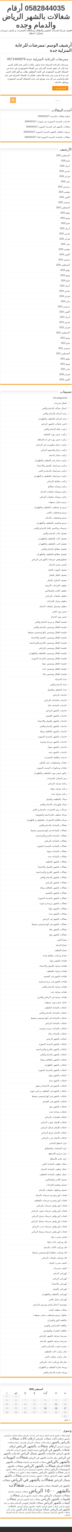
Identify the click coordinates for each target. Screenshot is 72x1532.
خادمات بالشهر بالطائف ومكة (53, 731)
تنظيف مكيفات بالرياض (56, 596)
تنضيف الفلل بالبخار (58, 575)
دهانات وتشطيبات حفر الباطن (53, 762)
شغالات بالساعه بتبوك (57, 851)
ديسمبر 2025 (64, 186)
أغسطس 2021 (63, 353)
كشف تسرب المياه (58, 1263)
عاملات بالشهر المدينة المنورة (53, 1044)
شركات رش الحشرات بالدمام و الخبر (50, 809)
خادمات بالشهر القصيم (56, 715)
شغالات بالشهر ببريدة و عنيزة (53, 903)
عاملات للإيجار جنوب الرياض (54, 1122)
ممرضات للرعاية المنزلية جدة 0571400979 (37, 59)
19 (45, 1408)
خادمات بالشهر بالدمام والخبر (53, 726)
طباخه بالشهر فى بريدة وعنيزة (53, 981)
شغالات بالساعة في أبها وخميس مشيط (49, 830)
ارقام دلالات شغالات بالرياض (49, 1439)
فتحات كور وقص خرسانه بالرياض (52, 1205)
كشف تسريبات (60, 1268)
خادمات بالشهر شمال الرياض (38, 1453)
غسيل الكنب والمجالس (56, 1179)
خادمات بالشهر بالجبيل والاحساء (52, 721)
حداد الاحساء (61, 679)
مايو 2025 (65, 223)
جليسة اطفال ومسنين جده (54, 669)
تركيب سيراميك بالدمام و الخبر (53, 471)
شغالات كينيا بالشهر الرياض (28, 1499)
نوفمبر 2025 (64, 192)
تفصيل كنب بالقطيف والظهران (52, 543)
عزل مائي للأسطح (58, 1158)
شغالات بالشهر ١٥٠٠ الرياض (39, 1487)
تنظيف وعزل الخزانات (57, 601)
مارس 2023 (64, 322)
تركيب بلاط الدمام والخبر (55, 429)
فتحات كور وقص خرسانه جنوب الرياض (49, 1211)
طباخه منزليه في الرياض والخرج (52, 997)
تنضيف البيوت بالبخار (57, 570)
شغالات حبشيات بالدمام (18, 1491)
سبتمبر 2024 (64, 259)
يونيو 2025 (65, 218)
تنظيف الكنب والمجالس (56, 590)
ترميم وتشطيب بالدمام (56, 517)
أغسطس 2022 (63, 332)
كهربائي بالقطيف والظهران (54, 1294)
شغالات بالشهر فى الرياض (55, 919)
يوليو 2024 (65, 270)
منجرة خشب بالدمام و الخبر (54, 1346)
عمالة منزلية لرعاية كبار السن (32, 1509)
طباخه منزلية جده (59, 992)
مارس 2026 (64, 171)
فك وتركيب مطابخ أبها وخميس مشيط (49, 1252)
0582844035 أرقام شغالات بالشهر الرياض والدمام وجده (36, 16)
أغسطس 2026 (63, 155)
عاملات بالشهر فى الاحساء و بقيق (51, 1085)
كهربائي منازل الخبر (58, 1299)
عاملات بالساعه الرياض (56, 1023)
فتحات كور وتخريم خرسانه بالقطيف (50, 1200)
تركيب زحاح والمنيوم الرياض (54, 450)
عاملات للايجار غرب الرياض (54, 1138)
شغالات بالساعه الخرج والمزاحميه (51, 835)
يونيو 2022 (65, 338)
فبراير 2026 (64, 176)
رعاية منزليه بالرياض (57, 783)
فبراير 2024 (64, 296)
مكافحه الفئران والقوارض (55, 1330)
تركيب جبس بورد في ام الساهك (52, 439)
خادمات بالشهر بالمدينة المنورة (52, 736)
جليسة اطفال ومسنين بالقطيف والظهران (48, 653)
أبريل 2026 (65, 166)
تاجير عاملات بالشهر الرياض (54, 424)
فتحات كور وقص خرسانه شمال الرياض (49, 1221)
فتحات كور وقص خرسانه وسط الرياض (49, 1231)
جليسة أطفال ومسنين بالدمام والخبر (50, 627)
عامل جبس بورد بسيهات (55, 1002)
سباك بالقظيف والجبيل (56, 799)
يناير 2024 (65, 301)
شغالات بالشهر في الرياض (32, 1480)
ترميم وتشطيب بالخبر (57, 512)
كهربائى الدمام (60, 1273)
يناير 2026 (65, 181)
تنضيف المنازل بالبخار (57, 580)
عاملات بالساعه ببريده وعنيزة (53, 1028)
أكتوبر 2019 (64, 379)
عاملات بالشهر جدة (58, 1080)
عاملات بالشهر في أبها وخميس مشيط (49, 1096)
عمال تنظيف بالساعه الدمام (54, 1169)
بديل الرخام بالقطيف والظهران (52, 418)
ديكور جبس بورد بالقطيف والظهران (50, 773)
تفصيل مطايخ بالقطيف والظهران (52, 554)
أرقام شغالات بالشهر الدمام (59, 1435)
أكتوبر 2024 (64, 254)
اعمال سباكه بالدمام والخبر (54, 408)
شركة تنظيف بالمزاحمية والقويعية (51, 814)
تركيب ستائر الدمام (58, 455)
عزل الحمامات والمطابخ (56, 1148)
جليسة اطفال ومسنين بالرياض (53, 648)
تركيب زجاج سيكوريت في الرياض (51, 444)
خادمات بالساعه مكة (57, 705)
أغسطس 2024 (63, 265)
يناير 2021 (65, 369)
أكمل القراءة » (60, 88)
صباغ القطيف (60, 950)
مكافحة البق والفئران (57, 1320)
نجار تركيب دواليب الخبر (56, 1356)
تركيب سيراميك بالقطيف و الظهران (50, 476)
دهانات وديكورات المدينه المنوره (52, 768)
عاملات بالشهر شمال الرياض (29, 1506)
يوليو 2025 (65, 212)
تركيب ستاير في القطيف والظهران (51, 460)
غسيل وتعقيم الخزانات (56, 1185)
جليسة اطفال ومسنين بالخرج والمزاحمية (48, 643)
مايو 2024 (65, 280)
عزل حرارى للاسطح (58, 1153)
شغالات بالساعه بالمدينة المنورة (52, 846)
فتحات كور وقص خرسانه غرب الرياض (49, 1226)
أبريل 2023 (65, 317)
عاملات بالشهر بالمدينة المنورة (52, 1070)
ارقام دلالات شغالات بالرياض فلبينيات (35, 1442)
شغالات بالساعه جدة (57, 856)
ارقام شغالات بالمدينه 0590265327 (54, 116)
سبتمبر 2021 (64, 348)
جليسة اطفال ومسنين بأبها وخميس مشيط (47, 632)
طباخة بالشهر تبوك (58, 960)
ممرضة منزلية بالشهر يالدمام (53, 1341)
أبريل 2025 (65, 228)
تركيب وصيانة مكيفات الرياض (53, 497)
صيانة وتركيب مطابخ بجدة (55, 955)
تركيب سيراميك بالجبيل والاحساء (52, 465)
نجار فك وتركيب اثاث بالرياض (53, 1362)
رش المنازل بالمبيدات (57, 778)
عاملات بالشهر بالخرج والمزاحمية (51, 1049)
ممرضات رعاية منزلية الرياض (37, 1512)
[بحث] (13, 100)
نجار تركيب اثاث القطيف (55, 1351)
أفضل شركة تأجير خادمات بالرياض (36, 1435)
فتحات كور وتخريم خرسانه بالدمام (51, 1195)
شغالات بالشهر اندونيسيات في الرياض (34, 1469)
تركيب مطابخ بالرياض (57, 481)
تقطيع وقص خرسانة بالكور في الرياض (49, 559)
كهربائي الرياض (60, 1278)
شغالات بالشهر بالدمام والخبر (53, 877)
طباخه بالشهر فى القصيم (55, 976)
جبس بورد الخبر (59, 611)
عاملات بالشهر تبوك (57, 1075)
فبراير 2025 (64, 239)
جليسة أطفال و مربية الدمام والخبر (51, 622)
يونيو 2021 (65, 364)
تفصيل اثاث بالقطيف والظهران (52, 538)
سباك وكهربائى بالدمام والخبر (53, 804)
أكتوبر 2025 (64, 197)
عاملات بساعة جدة (58, 1112)
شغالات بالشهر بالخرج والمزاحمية (51, 872)
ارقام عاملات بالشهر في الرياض (39, 1448)
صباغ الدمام (61, 945)
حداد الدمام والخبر (58, 684)
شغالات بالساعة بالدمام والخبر (53, 825)
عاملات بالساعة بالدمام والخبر (53, 1013)
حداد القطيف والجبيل (57, 689)
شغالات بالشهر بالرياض (56, 882)
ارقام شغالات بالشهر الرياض (36, 1446)
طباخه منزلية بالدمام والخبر (54, 986)
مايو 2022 (65, 343)
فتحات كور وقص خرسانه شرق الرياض (49, 1216)
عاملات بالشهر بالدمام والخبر (53, 1054)
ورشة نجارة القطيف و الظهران (52, 1367)
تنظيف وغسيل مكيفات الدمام (53, 606)
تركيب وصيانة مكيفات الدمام (54, 491)
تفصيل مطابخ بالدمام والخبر (54, 549)
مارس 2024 (64, 291)
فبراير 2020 (64, 374)
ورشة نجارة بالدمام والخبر (55, 1372)
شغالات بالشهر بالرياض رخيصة (47, 1472)
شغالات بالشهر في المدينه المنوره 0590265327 (48, 126)
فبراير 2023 (64, 327)
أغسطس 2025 (63, 207)
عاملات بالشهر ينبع (58, 1106)
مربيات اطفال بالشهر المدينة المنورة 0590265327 (47, 132)
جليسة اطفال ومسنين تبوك (54, 663)
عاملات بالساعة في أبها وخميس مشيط (49, 1018)
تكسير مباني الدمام (58, 564)
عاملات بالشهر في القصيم (55, 1101)
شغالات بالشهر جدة (58, 914)
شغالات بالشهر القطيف (56, 861)
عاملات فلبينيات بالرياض (56, 1117)
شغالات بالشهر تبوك (57, 908)
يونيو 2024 (65, 275)
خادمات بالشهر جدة (58, 752)
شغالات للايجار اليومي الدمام (29, 1503)
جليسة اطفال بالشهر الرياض (26, 1450)
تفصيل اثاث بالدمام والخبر (55, 533)
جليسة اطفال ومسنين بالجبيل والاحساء (49, 637)
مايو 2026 (65, 160)
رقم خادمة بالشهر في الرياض (43, 1458)
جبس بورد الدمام (59, 616)
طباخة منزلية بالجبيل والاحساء (53, 966)
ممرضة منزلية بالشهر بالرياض (53, 1336)
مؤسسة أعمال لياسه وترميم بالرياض (50, 1304)
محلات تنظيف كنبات (58, 1310)
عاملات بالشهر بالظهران (55, 1065)
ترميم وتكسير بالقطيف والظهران (51, 523)
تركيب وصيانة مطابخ (57, 486)
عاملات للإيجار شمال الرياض (54, 1127)
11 (56, 1404)
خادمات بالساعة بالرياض (55, 700)
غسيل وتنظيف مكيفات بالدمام (53, 1190)
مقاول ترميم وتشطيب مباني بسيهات (50, 1315)
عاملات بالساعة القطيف (56, 1007)
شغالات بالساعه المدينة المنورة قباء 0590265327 (47, 137)
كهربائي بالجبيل (60, 1289)
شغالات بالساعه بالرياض (55, 841)
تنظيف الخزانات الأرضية (56, 585)
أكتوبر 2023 (64, 312)
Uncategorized (60, 398)
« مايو (67, 1420)
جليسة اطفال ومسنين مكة (55, 674)
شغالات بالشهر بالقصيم (56, 893)
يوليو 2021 (65, 358)
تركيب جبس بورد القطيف (55, 434)
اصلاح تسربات (60, 403)
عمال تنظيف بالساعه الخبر (54, 1164)
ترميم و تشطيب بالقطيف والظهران (50, 507)
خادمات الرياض (60, 695)
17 (65, 1408)
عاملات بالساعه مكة (57, 1033)
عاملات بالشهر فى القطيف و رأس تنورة (48, 1091)
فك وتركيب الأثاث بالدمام (55, 1247)
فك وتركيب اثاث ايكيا (57, 1242)
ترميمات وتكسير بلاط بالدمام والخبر (50, 528)
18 (56, 1408)
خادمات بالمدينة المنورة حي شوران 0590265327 (47, 121)
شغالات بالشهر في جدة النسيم (38, 1486)
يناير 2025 (65, 244)
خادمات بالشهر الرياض (56, 710)
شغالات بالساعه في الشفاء (34, 1462)
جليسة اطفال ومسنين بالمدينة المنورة (49, 658)
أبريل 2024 (65, 285)
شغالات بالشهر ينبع (58, 934)
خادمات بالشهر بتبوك (57, 747)
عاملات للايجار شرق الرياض (54, 1132)
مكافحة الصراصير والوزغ (55, 1325)
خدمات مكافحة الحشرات (55, 757)
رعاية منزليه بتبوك (58, 788)
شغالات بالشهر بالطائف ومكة (53, 887)
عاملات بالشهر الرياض (56, 1039)
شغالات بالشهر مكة (58, 929)
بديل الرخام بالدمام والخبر (55, 413)
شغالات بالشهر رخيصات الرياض (35, 1476)
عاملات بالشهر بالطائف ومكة (53, 1059)
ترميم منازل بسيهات (57, 502)
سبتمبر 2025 (64, 202)
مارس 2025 (64, 233)
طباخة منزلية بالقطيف (57, 971)
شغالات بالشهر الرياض (40, 1466)
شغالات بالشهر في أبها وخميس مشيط (49, 924)
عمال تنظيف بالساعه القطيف (53, 1174)
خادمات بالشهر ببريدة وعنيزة (53, 742)
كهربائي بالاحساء (59, 1284)
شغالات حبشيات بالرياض (57, 1495)
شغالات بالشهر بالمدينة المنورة (52, 898)
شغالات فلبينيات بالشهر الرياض (31, 1496)
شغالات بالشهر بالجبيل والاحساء (52, 867)
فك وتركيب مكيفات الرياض (54, 1257)
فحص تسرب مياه (59, 1237)
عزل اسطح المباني (58, 1143)
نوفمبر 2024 (64, 249)
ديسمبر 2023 (64, 306)
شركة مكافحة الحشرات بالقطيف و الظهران (47, 820)
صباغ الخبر (62, 940)
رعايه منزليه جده (59, 794)
